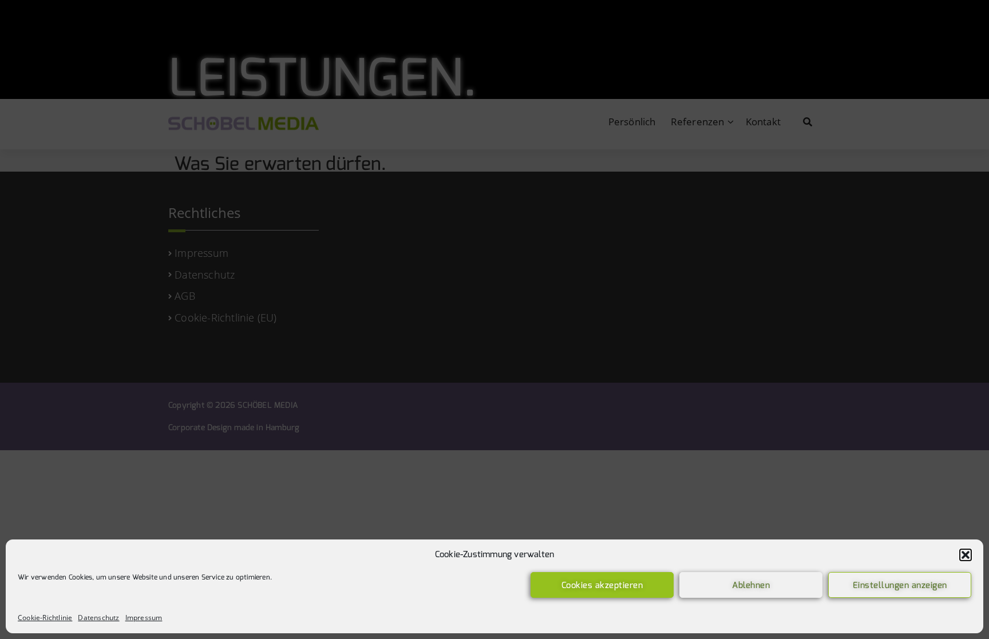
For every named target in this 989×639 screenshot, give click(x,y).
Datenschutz (98, 617)
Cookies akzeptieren (602, 585)
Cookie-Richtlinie (45, 617)
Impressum (144, 617)
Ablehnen (751, 585)
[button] (965, 555)
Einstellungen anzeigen (900, 585)
